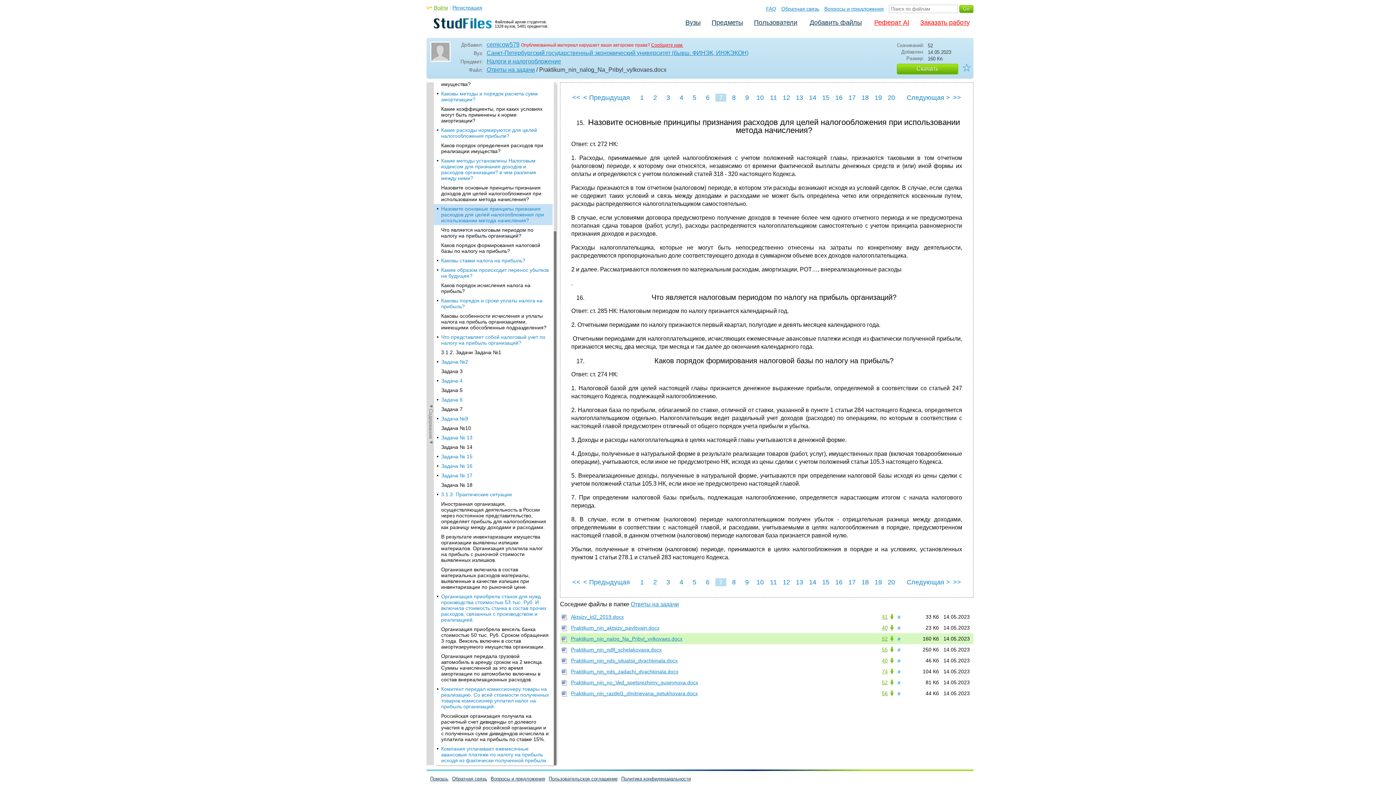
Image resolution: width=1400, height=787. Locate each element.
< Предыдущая (606, 97)
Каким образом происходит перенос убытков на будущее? (495, 273)
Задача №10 (456, 428)
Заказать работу (945, 22)
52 (885, 639)
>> (957, 97)
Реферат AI (891, 22)
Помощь (439, 779)
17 (852, 97)
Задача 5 (452, 390)
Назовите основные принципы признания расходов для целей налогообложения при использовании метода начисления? (492, 214)
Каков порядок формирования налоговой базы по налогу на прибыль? (490, 248)
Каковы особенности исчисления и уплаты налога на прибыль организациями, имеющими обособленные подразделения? (494, 321)
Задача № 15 (456, 456)
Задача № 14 (456, 447)
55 (885, 650)
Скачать (927, 69)
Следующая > (928, 97)
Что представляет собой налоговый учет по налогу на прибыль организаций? (493, 340)
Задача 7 (452, 409)
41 (885, 617)
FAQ (771, 9)
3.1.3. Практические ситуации (476, 494)
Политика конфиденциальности (656, 779)
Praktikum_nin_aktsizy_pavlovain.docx (615, 628)
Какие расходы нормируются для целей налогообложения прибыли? (489, 133)
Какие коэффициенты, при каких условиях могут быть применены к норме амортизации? (491, 115)
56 (885, 693)
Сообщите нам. (667, 45)
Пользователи (775, 22)
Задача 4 (452, 381)
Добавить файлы (836, 22)
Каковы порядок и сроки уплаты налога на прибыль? (491, 303)
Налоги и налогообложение (524, 61)
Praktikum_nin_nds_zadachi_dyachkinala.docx (624, 671)
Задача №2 (454, 362)
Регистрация (467, 8)
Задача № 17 (456, 475)
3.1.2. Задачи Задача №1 (471, 352)
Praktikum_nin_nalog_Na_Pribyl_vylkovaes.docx (626, 639)
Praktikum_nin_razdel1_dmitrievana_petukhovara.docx (634, 693)
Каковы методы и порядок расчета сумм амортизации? (489, 96)
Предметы (727, 22)
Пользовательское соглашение (583, 779)
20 (891, 97)
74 (885, 671)
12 (786, 97)
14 (812, 97)
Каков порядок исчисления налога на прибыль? (485, 288)
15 (825, 97)
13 (799, 97)
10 (760, 97)
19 (878, 97)
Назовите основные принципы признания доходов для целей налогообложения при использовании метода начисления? (491, 193)
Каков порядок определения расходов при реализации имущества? (492, 148)
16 (839, 97)
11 (773, 97)
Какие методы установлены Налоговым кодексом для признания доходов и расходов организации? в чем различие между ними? (488, 169)
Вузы (693, 22)
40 (885, 628)
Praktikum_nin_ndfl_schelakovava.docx (616, 650)
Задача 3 (452, 371)
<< (576, 97)
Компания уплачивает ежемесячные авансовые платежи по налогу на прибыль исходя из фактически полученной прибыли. (494, 754)
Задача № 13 (456, 438)
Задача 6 (452, 400)
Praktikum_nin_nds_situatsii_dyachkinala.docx (624, 660)
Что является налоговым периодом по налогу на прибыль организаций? (487, 233)
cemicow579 (503, 45)
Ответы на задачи (511, 70)
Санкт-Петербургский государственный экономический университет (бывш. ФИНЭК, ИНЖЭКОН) (617, 53)
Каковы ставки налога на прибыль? (483, 260)
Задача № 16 (456, 466)
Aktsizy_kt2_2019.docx (597, 617)
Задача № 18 (456, 485)
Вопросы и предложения (854, 9)
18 (865, 97)
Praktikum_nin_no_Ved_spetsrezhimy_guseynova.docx (634, 682)
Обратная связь (800, 9)
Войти (441, 8)
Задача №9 (454, 419)
